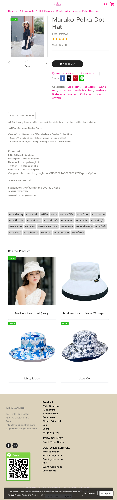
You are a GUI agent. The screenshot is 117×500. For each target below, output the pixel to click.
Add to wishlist (64, 73)
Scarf (46, 429)
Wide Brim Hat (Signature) (51, 408)
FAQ (45, 463)
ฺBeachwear (49, 417)
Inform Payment (52, 455)
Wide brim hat (84, 90)
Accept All (106, 493)
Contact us (49, 471)
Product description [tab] (22, 115)
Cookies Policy (38, 494)
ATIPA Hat (66, 90)
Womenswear (50, 413)
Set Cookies (90, 493)
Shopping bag (51, 432)
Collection (86, 94)
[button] (105, 4)
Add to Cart (68, 63)
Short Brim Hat (52, 421)
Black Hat (74, 87)
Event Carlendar (52, 467)
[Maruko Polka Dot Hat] (27, 36)
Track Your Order (53, 442)
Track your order (53, 459)
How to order (51, 452)
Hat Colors (89, 87)
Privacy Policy (20, 494)
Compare (88, 73)
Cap (45, 425)
